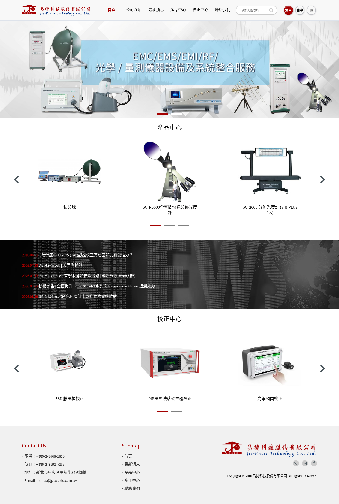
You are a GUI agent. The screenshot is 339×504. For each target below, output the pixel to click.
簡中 (300, 10)
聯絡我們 (223, 9)
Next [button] (322, 179)
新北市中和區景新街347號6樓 (61, 472)
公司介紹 (134, 9)
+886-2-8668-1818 (50, 456)
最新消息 (156, 9)
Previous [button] (16, 179)
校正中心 (200, 9)
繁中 (288, 10)
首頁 (112, 9)
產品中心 (178, 9)
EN (311, 10)
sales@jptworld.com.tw (58, 480)
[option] (169, 69)
